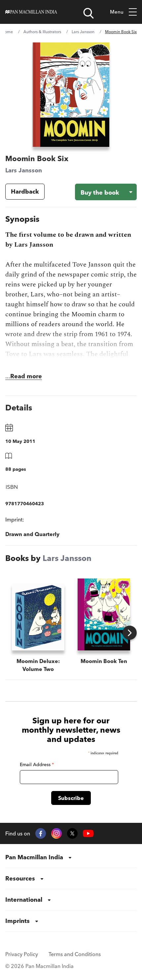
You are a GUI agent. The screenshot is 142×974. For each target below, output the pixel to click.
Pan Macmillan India (34, 857)
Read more (26, 376)
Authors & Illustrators (42, 31)
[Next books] (130, 633)
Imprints (17, 921)
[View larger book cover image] (71, 94)
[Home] (31, 12)
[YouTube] (88, 833)
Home (7, 31)
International (23, 899)
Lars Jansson (83, 31)
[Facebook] (40, 833)
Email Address (37, 764)
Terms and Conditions (75, 954)
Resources (20, 878)
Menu (117, 12)
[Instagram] (56, 833)
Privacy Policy (21, 954)
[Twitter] (72, 833)
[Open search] (88, 13)
